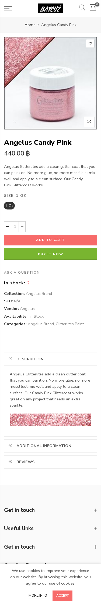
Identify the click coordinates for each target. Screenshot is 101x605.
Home (30, 24)
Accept (62, 595)
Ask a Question (22, 272)
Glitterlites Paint (70, 324)
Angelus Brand (39, 293)
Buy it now (50, 254)
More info (38, 595)
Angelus (27, 308)
